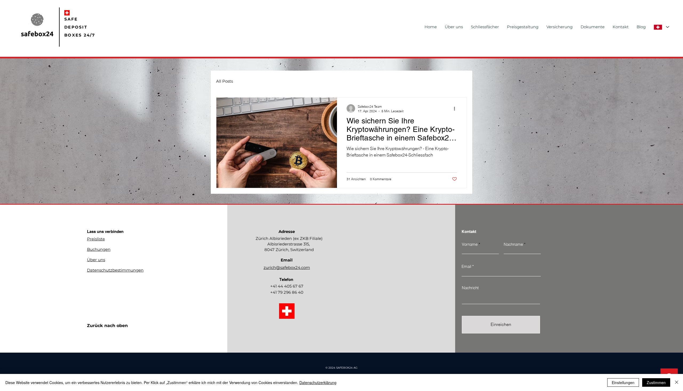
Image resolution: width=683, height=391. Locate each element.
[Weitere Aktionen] (456, 108)
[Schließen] (676, 382)
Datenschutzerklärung (317, 382)
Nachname (513, 244)
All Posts (224, 81)
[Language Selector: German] (661, 27)
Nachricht (470, 288)
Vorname (470, 244)
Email (466, 266)
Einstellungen (623, 382)
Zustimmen (656, 382)
